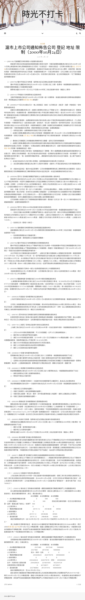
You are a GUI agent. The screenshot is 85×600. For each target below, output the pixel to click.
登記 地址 (7, 148)
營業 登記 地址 (28, 100)
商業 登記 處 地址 (14, 527)
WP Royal (12, 596)
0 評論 (78, 584)
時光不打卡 (42, 14)
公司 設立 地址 (28, 135)
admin (10, 584)
